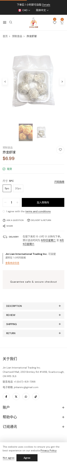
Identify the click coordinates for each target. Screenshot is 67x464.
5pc (7, 188)
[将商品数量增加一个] (17, 202)
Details (46, 4)
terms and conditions (38, 211)
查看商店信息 (12, 262)
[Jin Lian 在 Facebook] (6, 396)
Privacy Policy (49, 450)
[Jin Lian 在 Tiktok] (35, 396)
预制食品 (8, 147)
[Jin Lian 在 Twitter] (16, 396)
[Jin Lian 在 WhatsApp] (25, 396)
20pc (18, 188)
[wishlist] (54, 23)
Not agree (8, 457)
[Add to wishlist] (60, 150)
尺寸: (8, 180)
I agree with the (28, 211)
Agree (27, 457)
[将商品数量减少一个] (5, 202)
